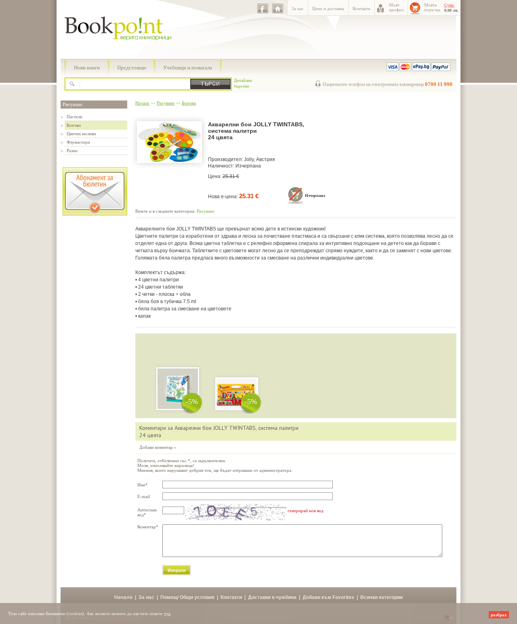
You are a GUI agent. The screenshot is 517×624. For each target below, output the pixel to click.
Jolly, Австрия (259, 159)
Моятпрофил (396, 7)
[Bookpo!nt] (124, 48)
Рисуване (72, 104)
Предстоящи (131, 68)
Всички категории (381, 597)
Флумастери (78, 142)
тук (167, 613)
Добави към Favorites (328, 597)
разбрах (499, 614)
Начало (142, 103)
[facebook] (262, 8)
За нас (298, 8)
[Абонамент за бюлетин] (95, 213)
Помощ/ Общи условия (187, 597)
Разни (72, 150)
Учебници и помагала (187, 68)
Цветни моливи (81, 133)
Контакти (361, 8)
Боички (74, 125)
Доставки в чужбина (272, 597)
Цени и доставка (328, 8)
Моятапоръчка (432, 7)
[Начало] (277, 8)
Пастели (74, 116)
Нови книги (87, 68)
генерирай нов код (306, 510)
